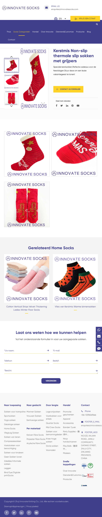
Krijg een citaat (87, 18)
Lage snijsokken (53, 412)
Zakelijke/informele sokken (12, 462)
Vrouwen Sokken (34, 416)
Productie (80, 32)
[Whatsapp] (99, 330)
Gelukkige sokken (12, 424)
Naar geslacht (34, 405)
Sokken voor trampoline (15, 412)
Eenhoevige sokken (35, 420)
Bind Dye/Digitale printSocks (12, 474)
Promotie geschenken (68, 413)
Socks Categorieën (21, 32)
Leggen (7, 468)
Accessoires (68, 423)
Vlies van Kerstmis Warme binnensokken (75, 306)
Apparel (66, 419)
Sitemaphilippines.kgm (14, 506)
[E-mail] (99, 336)
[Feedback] (99, 348)
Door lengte (52, 405)
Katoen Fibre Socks (35, 435)
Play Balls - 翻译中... (70, 447)
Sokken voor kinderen (13, 452)
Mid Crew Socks (53, 427)
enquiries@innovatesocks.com (64, 7)
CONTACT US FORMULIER (68, 89)
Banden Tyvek (69, 427)
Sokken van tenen (12, 437)
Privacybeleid (32, 506)
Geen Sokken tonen (13, 457)
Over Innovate (47, 32)
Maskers (66, 453)
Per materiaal (33, 428)
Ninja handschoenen (70, 440)
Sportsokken (9, 416)
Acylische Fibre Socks (36, 443)
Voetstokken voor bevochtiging (12, 447)
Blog (89, 32)
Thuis (9, 32)
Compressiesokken (12, 441)
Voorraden (51, 450)
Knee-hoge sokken (51, 440)
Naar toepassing (12, 405)
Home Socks (9, 428)
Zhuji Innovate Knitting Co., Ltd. (29, 501)
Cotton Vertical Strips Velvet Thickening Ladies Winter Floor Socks (26, 308)
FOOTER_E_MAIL (91, 422)
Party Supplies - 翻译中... (71, 433)
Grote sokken (52, 446)
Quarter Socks (52, 423)
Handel (35, 32)
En (60, 18)
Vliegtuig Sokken (11, 433)
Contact (11, 40)
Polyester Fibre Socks (36, 439)
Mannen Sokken (34, 412)
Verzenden (51, 381)
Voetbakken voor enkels (53, 417)
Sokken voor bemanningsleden (54, 433)
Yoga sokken (10, 420)
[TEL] (99, 342)
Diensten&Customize (65, 32)
